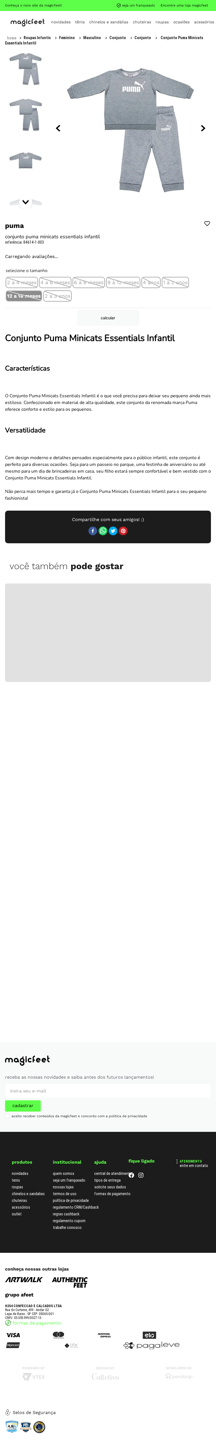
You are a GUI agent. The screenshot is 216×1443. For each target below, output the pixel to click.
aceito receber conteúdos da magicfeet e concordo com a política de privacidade (79, 1116)
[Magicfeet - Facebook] (131, 1176)
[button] (22, 282)
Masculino (92, 37)
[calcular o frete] (108, 318)
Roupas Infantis (37, 37)
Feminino (67, 37)
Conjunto (117, 37)
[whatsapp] (102, 531)
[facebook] (92, 531)
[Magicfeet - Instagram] (140, 1176)
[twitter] (113, 531)
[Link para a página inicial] (11, 38)
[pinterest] (123, 531)
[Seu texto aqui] (179, 1378)
